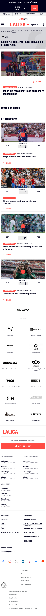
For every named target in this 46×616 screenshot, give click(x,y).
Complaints (24, 570)
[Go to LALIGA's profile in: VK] (36, 561)
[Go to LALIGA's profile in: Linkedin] (23, 561)
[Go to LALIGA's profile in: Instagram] (10, 561)
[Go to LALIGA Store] (23, 18)
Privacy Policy (13, 601)
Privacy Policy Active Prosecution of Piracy (23, 608)
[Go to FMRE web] (10, 585)
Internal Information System (18, 591)
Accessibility (13, 594)
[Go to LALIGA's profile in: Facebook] (3, 561)
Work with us (25, 580)
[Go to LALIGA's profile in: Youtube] (43, 561)
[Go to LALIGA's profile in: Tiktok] (30, 561)
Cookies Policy (14, 605)
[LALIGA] (17, 24)
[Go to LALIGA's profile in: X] (16, 561)
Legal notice (13, 598)
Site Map (24, 574)
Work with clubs (26, 584)
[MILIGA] (42, 25)
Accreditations (25, 577)
